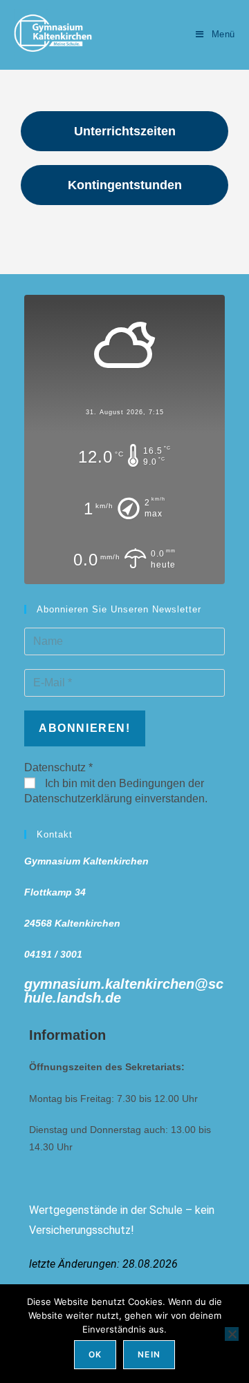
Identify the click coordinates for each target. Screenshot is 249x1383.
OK (95, 1354)
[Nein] (232, 1334)
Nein (149, 1354)
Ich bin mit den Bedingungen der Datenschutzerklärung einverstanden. (116, 790)
